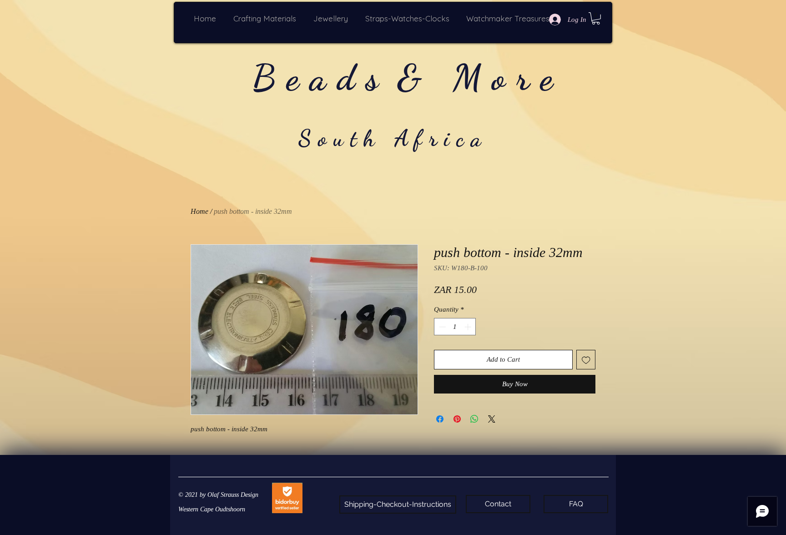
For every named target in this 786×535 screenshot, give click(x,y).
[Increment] (469, 326)
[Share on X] (491, 419)
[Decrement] (441, 326)
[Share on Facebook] (439, 419)
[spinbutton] (455, 326)
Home (199, 211)
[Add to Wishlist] (586, 359)
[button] (267, 18)
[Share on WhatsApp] (474, 419)
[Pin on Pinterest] (457, 419)
